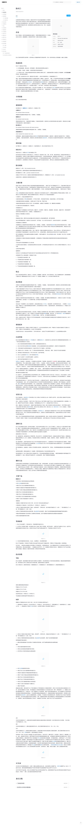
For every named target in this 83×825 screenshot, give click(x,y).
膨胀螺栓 (29, 346)
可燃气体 (59, 766)
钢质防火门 (25, 108)
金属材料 (37, 511)
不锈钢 (32, 340)
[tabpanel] (43, 395)
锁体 (26, 199)
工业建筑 (54, 361)
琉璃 (26, 340)
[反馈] (81, 823)
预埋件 (29, 406)
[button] (43, 783)
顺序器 (36, 354)
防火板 (69, 304)
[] (53, 234)
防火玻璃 (38, 443)
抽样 (41, 744)
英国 (25, 732)
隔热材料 (45, 137)
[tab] (17, 16)
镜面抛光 (60, 313)
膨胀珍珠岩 (56, 406)
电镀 (45, 313)
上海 (19, 193)
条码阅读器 (58, 294)
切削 (36, 315)
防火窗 (39, 738)
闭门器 (54, 87)
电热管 (64, 313)
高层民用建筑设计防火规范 (57, 744)
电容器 (42, 82)
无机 (37, 136)
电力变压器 (29, 82)
